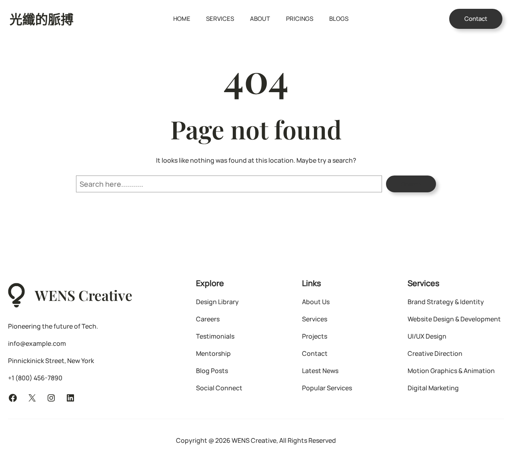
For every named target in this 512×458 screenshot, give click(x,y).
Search (411, 184)
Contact (475, 18)
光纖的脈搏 (42, 18)
